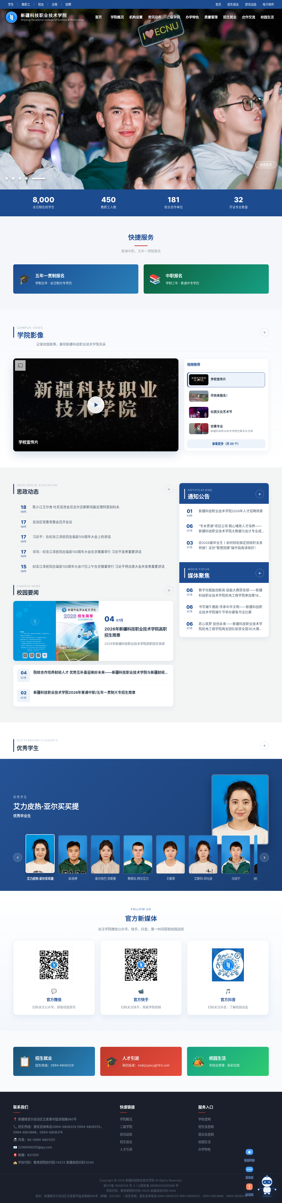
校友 (41, 4)
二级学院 (173, 17)
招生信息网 (206, 1127)
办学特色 (192, 17)
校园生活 (267, 17)
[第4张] (37, 178)
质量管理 (211, 17)
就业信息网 (206, 1134)
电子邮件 (268, 4)
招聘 (68, 4)
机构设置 (136, 17)
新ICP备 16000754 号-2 (119, 1185)
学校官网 (204, 1119)
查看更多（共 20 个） (226, 443)
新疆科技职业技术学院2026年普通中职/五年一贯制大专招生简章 (84, 692)
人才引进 (126, 1149)
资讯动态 (250, 4)
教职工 (26, 4)
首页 (218, 4)
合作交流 (248, 17)
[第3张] (31, 178)
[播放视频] (95, 404)
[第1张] (12, 178)
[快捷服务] (267, 1186)
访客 (55, 4)
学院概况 (117, 17)
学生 (11, 4)
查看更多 (266, 165)
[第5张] (44, 178)
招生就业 (233, 4)
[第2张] (24, 178)
